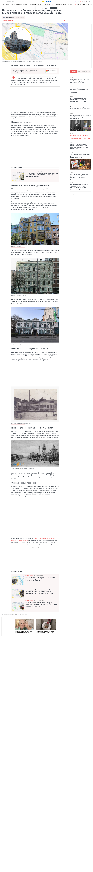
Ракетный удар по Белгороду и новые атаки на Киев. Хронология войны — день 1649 (80, 137)
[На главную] (46, 1)
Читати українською (7, 20)
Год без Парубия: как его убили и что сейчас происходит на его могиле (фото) (80, 117)
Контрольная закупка (35, 4)
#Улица (17, 614)
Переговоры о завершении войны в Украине (15, 4)
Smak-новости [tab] (81, 71)
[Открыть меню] (3, 1)
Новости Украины (29, 575)
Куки (46, 8)
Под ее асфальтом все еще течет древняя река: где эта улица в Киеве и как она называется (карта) (40, 578)
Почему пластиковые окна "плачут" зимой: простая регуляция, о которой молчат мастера (80, 81)
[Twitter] (82, 2)
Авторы (79, 4)
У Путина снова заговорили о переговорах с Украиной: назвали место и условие (79, 99)
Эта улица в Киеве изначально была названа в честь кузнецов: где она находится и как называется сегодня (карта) (39, 592)
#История (8, 614)
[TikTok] (86, 2)
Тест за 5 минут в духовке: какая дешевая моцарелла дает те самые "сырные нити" (80, 156)
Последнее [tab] (73, 71)
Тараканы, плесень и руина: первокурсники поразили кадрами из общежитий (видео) (80, 108)
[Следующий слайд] (91, 4)
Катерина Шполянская (10, 17)
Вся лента (73, 75)
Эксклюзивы (47, 4)
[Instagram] (84, 2)
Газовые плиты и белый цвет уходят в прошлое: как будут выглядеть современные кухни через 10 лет (79, 146)
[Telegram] (78, 2)
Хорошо (53, 8)
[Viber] (76, 1)
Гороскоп (86, 4)
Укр (90, 1)
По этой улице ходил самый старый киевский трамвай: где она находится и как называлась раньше (41, 604)
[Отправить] (18, 2)
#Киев (12, 614)
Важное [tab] (88, 71)
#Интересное (23, 614)
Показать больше (78, 194)
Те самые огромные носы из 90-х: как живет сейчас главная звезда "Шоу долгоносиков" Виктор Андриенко (80, 90)
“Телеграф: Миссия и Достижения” (63, 4)
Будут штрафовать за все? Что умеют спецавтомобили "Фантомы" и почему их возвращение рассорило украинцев (80, 177)
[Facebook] (74, 2)
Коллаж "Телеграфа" (36, 61)
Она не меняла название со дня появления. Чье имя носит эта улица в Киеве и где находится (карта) (41, 174)
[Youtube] (80, 2)
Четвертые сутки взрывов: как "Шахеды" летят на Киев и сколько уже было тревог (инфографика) (79, 187)
